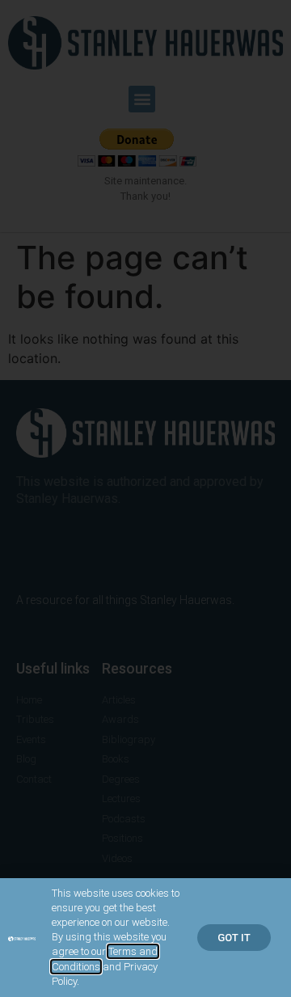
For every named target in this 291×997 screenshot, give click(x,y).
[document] (145, 498)
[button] (234, 937)
